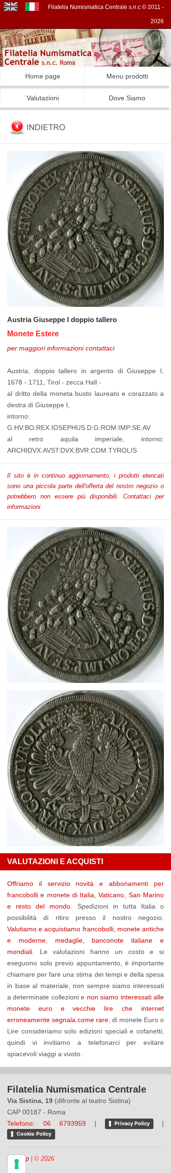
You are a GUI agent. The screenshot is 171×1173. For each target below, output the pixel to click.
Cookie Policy (34, 1133)
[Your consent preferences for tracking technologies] (17, 1164)
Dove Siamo (127, 98)
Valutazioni (43, 98)
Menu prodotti (127, 76)
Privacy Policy (132, 1123)
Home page (42, 76)
